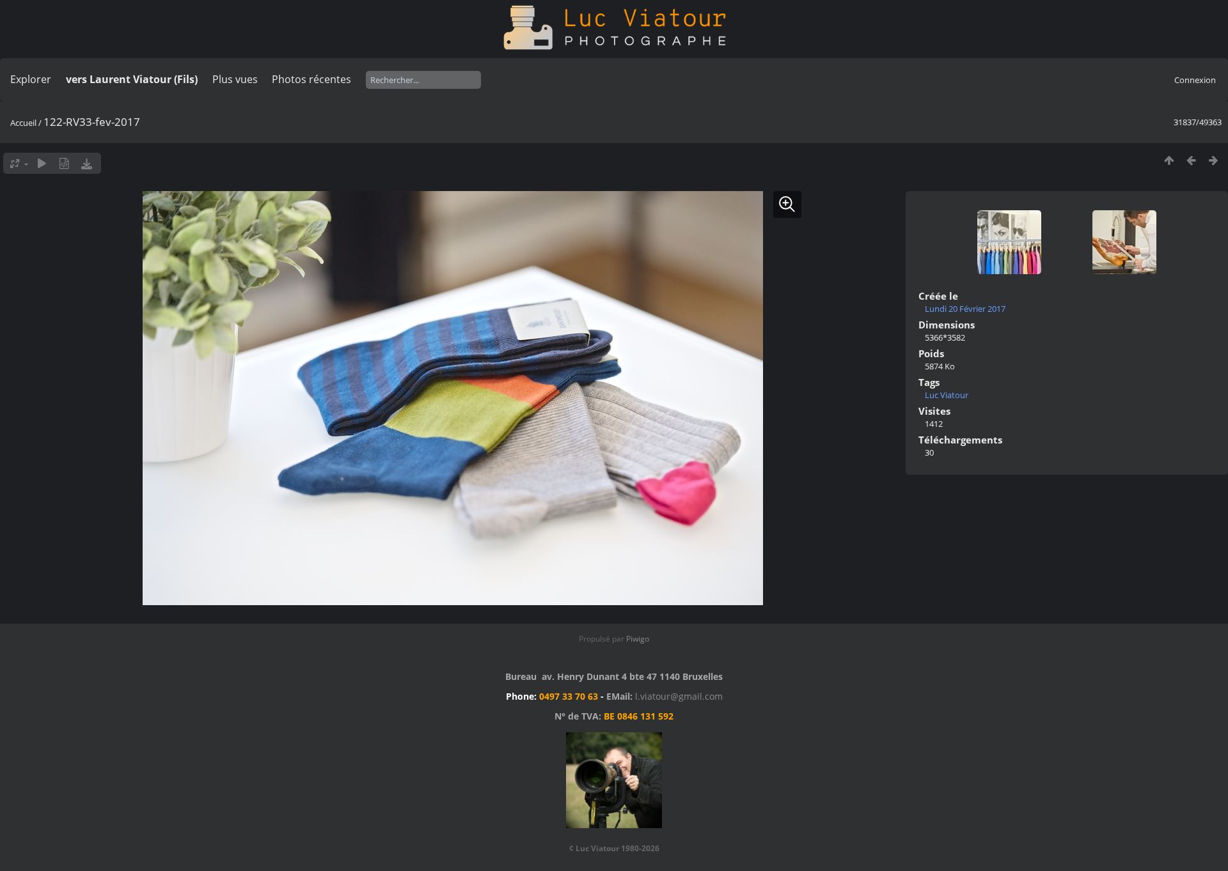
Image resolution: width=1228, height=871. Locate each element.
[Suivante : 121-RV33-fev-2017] (1213, 160)
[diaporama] (42, 163)
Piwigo (637, 638)
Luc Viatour (946, 395)
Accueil (23, 122)
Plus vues (235, 79)
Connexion (1195, 80)
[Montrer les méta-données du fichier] (64, 163)
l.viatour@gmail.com (679, 696)
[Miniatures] (1169, 160)
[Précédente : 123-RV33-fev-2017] (1191, 160)
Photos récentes (311, 79)
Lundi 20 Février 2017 (965, 308)
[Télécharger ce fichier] (86, 163)
